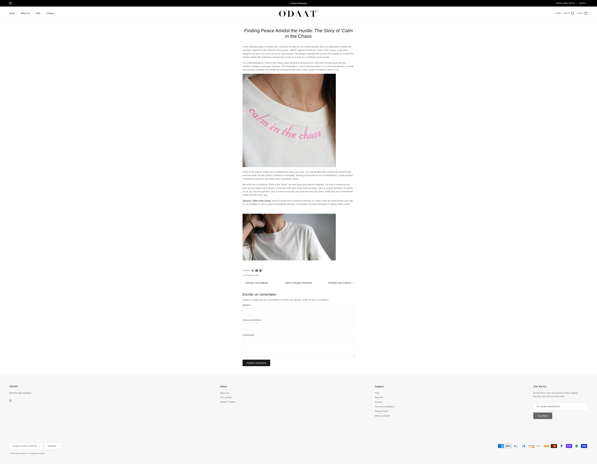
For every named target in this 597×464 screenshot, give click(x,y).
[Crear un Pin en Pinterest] (260, 270)
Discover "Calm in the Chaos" (257, 200)
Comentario (248, 335)
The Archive (226, 397)
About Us (25, 13)
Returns (379, 397)
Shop (11, 13)
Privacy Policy (381, 411)
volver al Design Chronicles (298, 283)
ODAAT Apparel (21, 453)
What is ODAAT (382, 416)
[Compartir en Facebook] (256, 270)
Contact (50, 13)
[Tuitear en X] (253, 270)
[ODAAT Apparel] (298, 13)
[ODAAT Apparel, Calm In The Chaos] (289, 259)
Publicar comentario (256, 363)
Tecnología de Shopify (36, 453)
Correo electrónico (252, 320)
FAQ (38, 13)
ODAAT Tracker (228, 402)
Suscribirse (542, 416)
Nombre (246, 305)
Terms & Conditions (384, 406)
